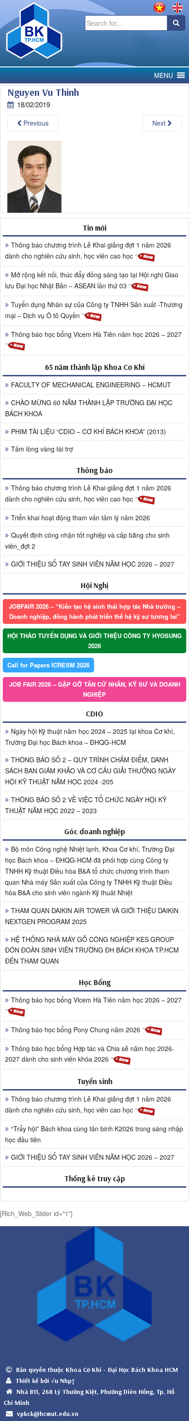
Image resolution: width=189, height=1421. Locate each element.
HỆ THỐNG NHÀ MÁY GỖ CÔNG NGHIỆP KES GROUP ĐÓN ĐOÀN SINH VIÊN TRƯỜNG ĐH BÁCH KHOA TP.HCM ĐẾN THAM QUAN (92, 950)
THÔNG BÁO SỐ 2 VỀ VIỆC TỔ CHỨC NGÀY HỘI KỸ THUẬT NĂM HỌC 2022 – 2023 (86, 805)
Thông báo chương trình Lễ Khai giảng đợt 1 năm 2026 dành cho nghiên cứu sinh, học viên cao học (88, 250)
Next (159, 122)
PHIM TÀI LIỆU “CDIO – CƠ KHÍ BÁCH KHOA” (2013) (88, 431)
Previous (35, 122)
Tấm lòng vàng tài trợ (42, 448)
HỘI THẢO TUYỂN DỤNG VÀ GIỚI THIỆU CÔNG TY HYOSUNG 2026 (94, 640)
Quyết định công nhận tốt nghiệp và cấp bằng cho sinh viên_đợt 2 (87, 540)
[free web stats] (94, 1193)
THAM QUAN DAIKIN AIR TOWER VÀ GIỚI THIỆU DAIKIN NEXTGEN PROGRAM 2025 (91, 916)
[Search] (176, 23)
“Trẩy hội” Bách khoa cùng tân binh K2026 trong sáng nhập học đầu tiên (94, 1134)
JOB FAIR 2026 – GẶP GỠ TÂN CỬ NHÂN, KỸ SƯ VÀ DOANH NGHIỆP (94, 689)
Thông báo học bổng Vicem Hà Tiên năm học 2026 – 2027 (96, 334)
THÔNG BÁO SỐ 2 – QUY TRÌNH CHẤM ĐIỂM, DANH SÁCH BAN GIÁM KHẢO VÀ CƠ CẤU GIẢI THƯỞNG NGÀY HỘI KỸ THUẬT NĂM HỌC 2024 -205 (90, 770)
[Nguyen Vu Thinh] (34, 176)
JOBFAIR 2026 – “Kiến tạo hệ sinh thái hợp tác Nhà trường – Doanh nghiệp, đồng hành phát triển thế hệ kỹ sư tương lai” (94, 611)
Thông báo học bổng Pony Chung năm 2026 (76, 1029)
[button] (163, 75)
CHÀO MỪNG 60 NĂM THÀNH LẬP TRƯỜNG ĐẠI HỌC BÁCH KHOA (88, 408)
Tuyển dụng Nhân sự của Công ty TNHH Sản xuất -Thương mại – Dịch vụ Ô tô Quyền (94, 310)
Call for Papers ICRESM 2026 (48, 665)
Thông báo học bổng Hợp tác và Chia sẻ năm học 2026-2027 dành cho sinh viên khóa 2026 (89, 1054)
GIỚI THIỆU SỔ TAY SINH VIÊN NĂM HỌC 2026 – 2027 (92, 563)
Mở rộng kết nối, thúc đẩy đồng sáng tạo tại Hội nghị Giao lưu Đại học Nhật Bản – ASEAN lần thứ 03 (91, 280)
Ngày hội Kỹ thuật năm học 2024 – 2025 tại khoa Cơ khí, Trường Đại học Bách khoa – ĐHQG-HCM (90, 737)
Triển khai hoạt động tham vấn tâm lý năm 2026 (80, 517)
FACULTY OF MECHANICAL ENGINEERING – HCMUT (91, 384)
